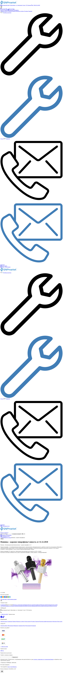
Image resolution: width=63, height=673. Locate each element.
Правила (14, 11)
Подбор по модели (7, 12)
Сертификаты (37, 604)
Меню (2, 538)
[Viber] (6, 597)
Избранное (15, 625)
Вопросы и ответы (20, 11)
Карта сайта (59, 621)
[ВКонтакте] (1, 597)
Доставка (26, 11)
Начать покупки (53, 605)
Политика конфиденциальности (43, 605)
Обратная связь (3, 11)
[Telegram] (10, 597)
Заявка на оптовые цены (11, 605)
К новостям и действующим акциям (8, 599)
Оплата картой (31, 604)
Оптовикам (9, 11)
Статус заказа (4, 265)
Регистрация (28, 625)
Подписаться (15, 657)
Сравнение (20, 625)
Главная (2, 537)
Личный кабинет (4, 625)
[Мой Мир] (4, 597)
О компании (3, 604)
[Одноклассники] (3, 597)
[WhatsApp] (8, 597)
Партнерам (19, 605)
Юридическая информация (31, 605)
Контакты (23, 605)
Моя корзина (10, 625)
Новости (8, 138)
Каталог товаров (3, 10)
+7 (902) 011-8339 (4, 614)
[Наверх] (2, 671)
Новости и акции (7, 537)
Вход (24, 625)
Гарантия (30, 11)
